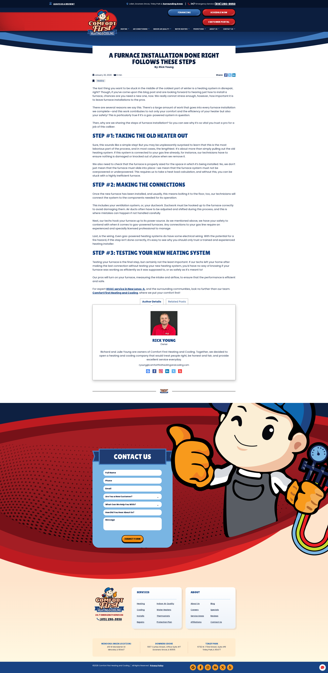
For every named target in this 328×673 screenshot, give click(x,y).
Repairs (140, 622)
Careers (195, 609)
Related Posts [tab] (177, 301)
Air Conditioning (140, 29)
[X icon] (174, 371)
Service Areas (197, 616)
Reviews (214, 616)
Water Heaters (181, 29)
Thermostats (163, 616)
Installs (140, 616)
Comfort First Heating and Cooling (115, 293)
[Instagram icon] (161, 371)
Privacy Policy (156, 665)
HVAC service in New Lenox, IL (125, 289)
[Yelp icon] (180, 371)
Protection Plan (164, 622)
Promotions (198, 29)
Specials (215, 609)
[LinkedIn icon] (167, 371)
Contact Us (228, 29)
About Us (213, 29)
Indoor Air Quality (161, 29)
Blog (213, 603)
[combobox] (132, 497)
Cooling (141, 609)
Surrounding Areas (173, 3)
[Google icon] (148, 371)
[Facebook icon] (154, 371)
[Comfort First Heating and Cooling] (102, 22)
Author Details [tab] (151, 301)
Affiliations (196, 622)
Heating (124, 29)
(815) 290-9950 (225, 4)
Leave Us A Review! (64, 4)
